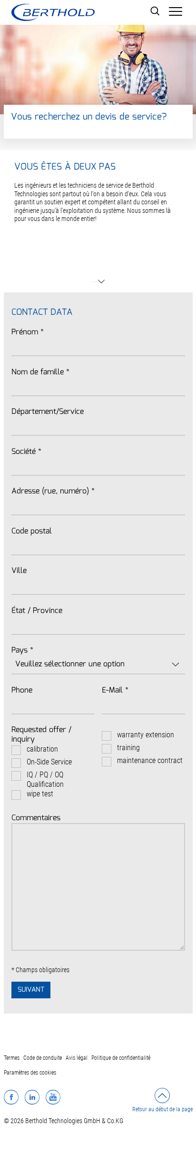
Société (26, 452)
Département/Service (47, 412)
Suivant (31, 990)
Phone (21, 690)
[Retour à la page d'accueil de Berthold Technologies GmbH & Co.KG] (53, 12)
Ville (19, 571)
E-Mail (115, 690)
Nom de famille (40, 372)
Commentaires (35, 818)
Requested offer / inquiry (41, 734)
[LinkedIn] (32, 1097)
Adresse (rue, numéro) (53, 491)
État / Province (36, 611)
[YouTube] (53, 1097)
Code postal (31, 531)
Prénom (27, 332)
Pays (22, 650)
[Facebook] (11, 1097)
